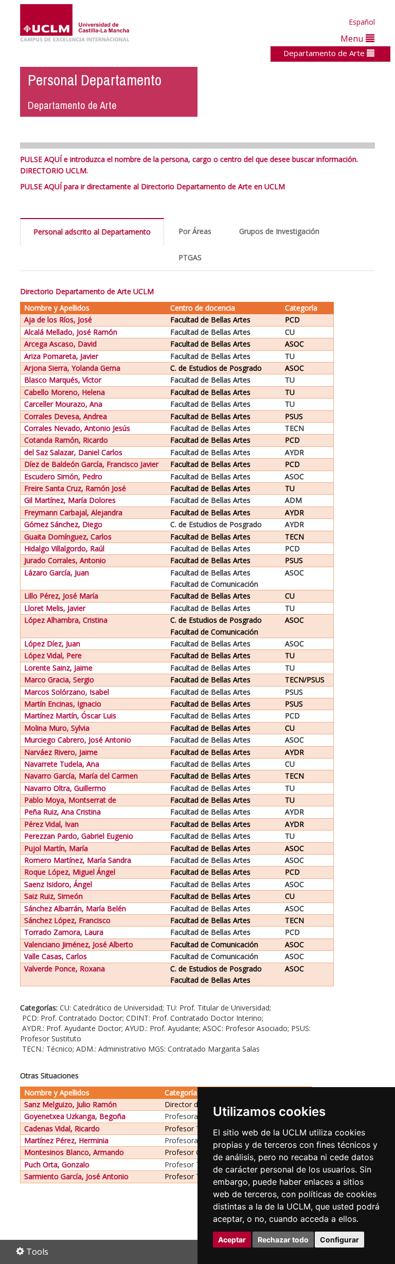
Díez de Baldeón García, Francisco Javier (91, 464)
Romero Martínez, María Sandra (77, 860)
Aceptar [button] (232, 1239)
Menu (353, 38)
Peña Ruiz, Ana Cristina (62, 812)
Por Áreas (194, 231)
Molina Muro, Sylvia (56, 728)
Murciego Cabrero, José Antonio (77, 740)
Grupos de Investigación (279, 231)
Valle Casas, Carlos (55, 956)
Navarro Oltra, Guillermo (65, 788)
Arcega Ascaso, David (60, 344)
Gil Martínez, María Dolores (70, 500)
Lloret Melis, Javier (54, 608)
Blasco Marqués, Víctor (62, 380)
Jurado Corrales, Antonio (65, 560)
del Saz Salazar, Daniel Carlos (73, 452)
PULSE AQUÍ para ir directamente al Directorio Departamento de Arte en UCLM (152, 186)
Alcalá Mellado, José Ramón (70, 332)
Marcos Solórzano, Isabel (66, 692)
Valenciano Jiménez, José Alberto (78, 944)
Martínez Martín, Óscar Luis (70, 715)
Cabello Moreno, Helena (64, 392)
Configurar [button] (339, 1239)
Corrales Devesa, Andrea (65, 416)
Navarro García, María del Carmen (81, 776)
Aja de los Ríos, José (58, 319)
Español (362, 22)
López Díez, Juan (52, 643)
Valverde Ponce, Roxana (64, 968)
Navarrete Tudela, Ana (61, 764)
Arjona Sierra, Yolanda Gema (72, 368)
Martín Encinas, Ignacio (62, 704)
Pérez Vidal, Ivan (51, 824)
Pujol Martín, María (56, 848)
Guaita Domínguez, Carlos (68, 536)
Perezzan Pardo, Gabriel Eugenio (78, 836)
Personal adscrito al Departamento (92, 232)
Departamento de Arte (325, 53)
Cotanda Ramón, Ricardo (66, 440)
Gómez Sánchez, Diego (63, 524)
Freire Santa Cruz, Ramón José (75, 488)
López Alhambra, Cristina (65, 620)
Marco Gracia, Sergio (59, 679)
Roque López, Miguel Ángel (69, 872)
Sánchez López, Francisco (67, 920)
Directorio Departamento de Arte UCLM (87, 291)
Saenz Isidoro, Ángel (58, 884)
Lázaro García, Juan (56, 572)
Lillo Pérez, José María (61, 596)
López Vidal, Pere (53, 655)
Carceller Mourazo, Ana (63, 404)
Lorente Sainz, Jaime (58, 668)
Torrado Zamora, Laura (63, 932)
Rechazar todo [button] (283, 1239)
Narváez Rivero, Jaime (61, 752)
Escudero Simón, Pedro (63, 476)
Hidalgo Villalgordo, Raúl (64, 548)
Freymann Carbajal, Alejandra (73, 512)
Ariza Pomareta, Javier (61, 356)
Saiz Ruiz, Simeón (53, 896)
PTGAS (190, 257)
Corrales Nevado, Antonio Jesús (77, 428)
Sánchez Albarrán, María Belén (75, 908)
